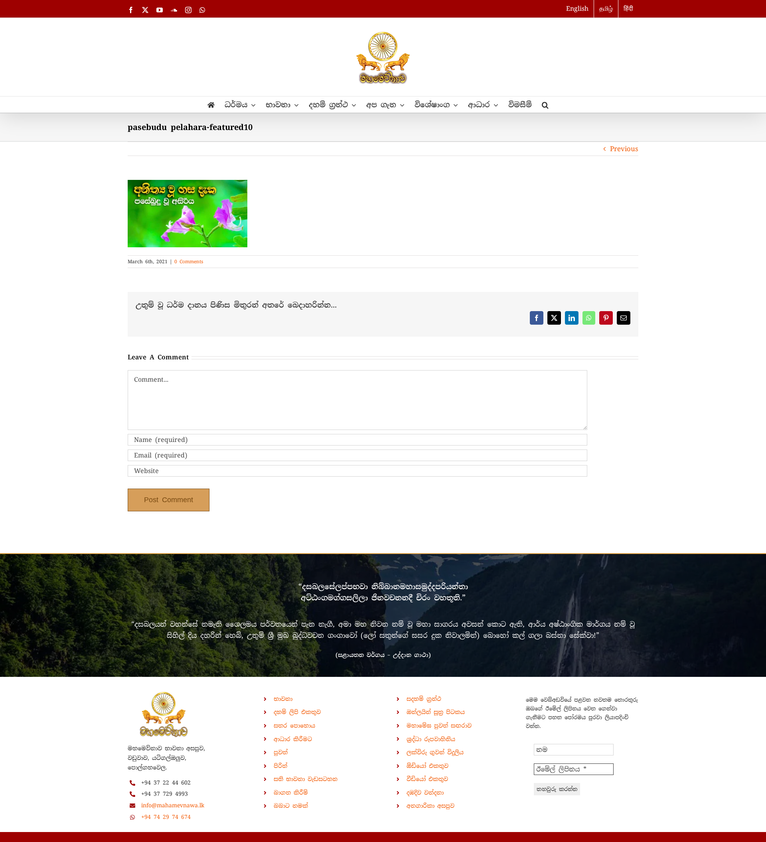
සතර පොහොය (294, 725)
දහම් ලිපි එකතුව (297, 712)
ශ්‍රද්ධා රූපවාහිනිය (431, 739)
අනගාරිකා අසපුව (430, 805)
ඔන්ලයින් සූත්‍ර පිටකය (436, 712)
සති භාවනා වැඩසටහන (306, 779)
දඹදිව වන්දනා (425, 792)
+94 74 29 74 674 (166, 816)
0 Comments (188, 261)
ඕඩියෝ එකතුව (427, 765)
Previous (624, 148)
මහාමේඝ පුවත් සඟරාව (439, 725)
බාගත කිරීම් (291, 792)
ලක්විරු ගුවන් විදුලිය (435, 752)
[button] (545, 104)
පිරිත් (280, 765)
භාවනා (283, 698)
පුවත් (281, 752)
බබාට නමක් (291, 805)
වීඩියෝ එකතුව (427, 779)
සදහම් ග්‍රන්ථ (424, 698)
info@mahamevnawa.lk (172, 805)
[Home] (211, 104)
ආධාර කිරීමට (293, 739)
